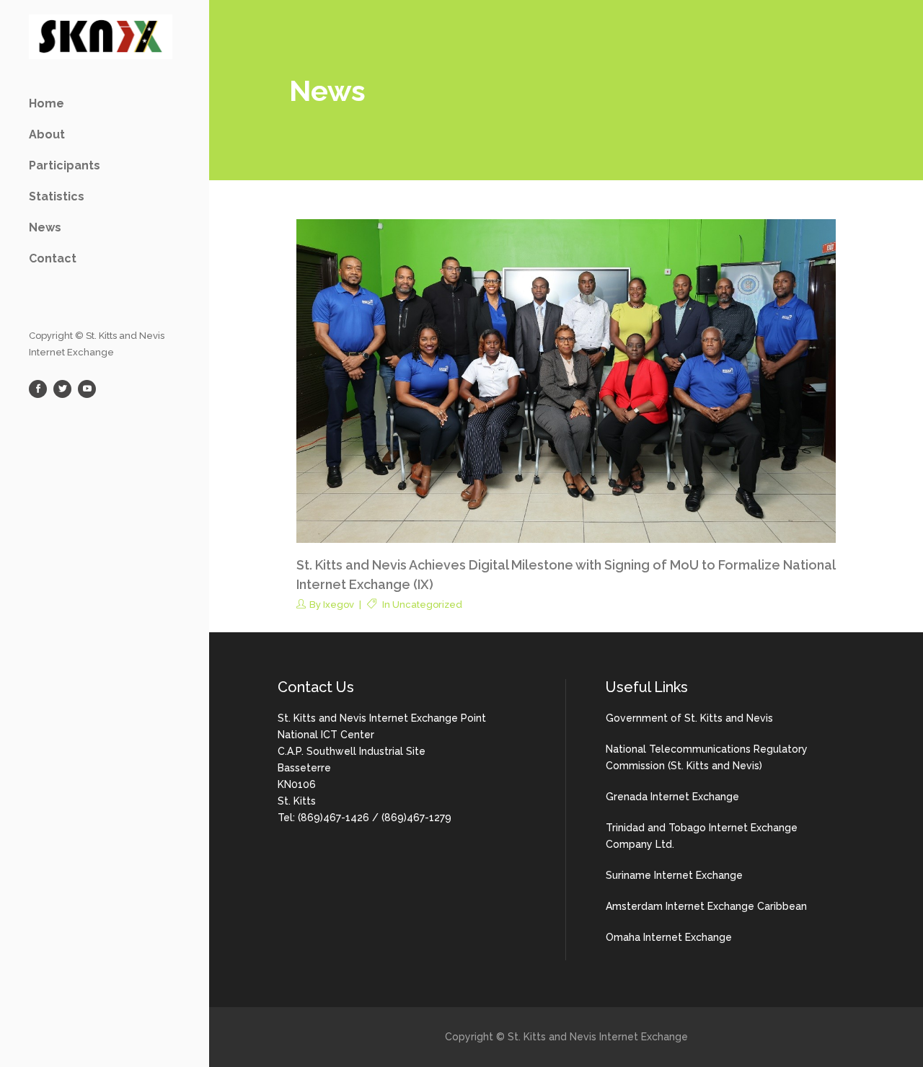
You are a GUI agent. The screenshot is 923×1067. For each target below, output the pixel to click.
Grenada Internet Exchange (672, 796)
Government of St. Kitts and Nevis (689, 718)
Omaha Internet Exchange (669, 937)
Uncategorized (427, 604)
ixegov (338, 604)
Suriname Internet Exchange (674, 875)
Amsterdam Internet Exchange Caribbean (706, 906)
